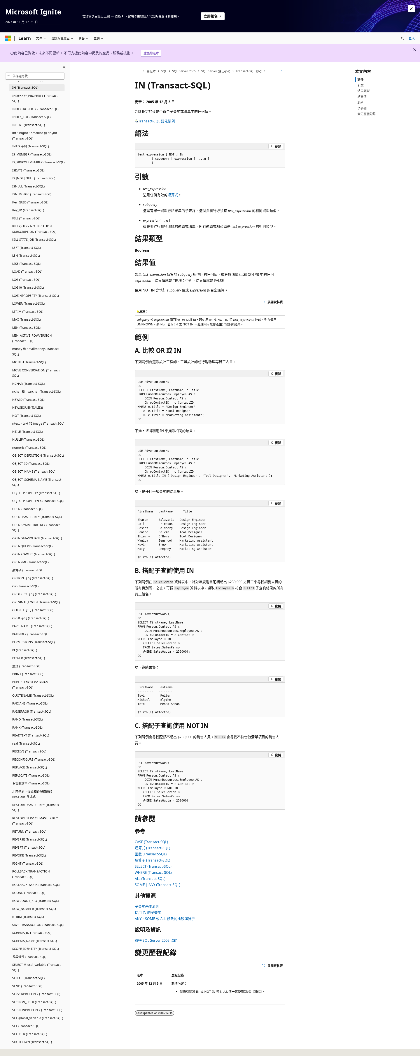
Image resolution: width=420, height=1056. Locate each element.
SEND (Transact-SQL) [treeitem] (27, 986)
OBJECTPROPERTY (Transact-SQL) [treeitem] (36, 493)
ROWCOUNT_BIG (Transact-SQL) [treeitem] (35, 901)
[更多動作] (281, 71)
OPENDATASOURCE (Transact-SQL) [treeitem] (37, 538)
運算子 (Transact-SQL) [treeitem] (27, 570)
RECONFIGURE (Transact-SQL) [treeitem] (33, 759)
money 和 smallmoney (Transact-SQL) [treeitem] (36, 351)
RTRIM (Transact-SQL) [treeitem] (28, 917)
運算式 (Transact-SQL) (152, 848)
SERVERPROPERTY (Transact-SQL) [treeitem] (36, 994)
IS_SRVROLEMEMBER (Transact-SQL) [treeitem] (38, 162)
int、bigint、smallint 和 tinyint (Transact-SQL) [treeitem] (34, 135)
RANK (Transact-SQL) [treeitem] (27, 727)
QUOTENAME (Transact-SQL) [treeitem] (33, 695)
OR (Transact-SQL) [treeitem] (25, 586)
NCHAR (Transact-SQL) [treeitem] (28, 383)
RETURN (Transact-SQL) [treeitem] (29, 831)
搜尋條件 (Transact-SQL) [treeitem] (29, 957)
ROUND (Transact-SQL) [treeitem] (28, 893)
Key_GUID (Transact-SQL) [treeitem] (30, 202)
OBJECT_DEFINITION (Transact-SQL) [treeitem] (38, 455)
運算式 (173, 194)
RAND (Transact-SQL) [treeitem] (27, 719)
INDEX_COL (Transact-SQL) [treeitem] (31, 117)
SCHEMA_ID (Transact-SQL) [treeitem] (31, 933)
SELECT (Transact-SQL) (153, 866)
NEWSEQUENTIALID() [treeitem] (27, 407)
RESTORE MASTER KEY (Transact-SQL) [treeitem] (36, 807)
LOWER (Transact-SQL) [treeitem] (28, 303)
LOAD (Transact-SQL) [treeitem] (27, 271)
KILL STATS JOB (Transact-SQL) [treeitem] (34, 239)
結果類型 (363, 91)
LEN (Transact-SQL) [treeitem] (26, 255)
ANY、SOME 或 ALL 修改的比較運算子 (165, 918)
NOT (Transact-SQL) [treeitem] (26, 415)
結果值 (362, 96)
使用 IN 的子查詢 (148, 912)
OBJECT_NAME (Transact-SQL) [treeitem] (33, 471)
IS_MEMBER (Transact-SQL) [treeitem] (31, 154)
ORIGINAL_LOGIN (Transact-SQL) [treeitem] (36, 602)
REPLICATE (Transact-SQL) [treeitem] (30, 775)
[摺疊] (64, 67)
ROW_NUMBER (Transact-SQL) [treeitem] (34, 909)
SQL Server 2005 (184, 71)
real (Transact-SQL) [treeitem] (26, 743)
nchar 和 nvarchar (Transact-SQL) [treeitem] (36, 391)
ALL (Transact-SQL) (150, 878)
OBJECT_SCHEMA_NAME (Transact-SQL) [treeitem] (37, 482)
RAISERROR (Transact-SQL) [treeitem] (31, 711)
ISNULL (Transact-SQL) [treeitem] (28, 186)
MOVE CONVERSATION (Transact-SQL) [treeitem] (36, 373)
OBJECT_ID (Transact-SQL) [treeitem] (30, 463)
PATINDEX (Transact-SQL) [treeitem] (30, 634)
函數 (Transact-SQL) (151, 854)
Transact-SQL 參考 (249, 71)
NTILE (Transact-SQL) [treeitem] (27, 431)
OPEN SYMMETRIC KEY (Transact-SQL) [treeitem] (36, 527)
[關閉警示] (411, 8)
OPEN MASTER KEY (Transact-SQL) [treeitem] (37, 517)
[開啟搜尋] (402, 38)
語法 (360, 79)
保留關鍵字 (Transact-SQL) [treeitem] (30, 783)
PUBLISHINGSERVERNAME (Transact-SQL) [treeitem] (31, 685)
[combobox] (35, 75)
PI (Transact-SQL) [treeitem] (24, 650)
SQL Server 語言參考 (215, 71)
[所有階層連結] (138, 71)
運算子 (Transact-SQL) (152, 860)
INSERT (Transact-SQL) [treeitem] (28, 125)
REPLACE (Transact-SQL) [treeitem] (29, 767)
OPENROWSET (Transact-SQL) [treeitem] (33, 554)
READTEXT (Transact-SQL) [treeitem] (30, 735)
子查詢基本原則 (147, 906)
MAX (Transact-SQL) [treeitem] (26, 319)
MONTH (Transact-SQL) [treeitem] (29, 362)
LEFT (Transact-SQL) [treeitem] (26, 247)
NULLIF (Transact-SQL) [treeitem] (28, 439)
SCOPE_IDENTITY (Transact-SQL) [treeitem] (35, 949)
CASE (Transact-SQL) (151, 841)
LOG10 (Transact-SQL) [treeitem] (28, 287)
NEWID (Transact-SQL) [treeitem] (28, 399)
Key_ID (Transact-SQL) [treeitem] (28, 210)
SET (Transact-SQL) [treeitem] (25, 1026)
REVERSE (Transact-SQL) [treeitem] (29, 839)
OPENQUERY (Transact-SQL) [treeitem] (32, 546)
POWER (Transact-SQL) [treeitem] (28, 658)
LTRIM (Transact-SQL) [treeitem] (27, 311)
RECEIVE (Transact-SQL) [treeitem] (29, 751)
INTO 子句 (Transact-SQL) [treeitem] (30, 146)
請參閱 (362, 108)
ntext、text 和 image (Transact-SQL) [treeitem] (38, 423)
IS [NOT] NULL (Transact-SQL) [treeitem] (33, 178)
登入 (412, 38)
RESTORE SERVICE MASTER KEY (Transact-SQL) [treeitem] (35, 821)
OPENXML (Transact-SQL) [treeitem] (30, 562)
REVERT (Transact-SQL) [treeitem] (28, 847)
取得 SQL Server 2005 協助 (156, 940)
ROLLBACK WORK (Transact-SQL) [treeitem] (36, 885)
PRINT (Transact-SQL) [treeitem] (27, 674)
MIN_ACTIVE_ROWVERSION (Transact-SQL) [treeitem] (32, 338)
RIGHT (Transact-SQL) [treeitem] (27, 863)
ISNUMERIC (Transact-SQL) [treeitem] (31, 194)
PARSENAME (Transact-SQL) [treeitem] (32, 626)
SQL (164, 71)
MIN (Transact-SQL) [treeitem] (26, 327)
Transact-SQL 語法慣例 (156, 121)
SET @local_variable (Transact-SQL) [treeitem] (37, 1018)
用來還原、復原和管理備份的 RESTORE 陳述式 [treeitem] (32, 794)
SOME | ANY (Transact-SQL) (157, 884)
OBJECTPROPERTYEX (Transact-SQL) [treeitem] (37, 501)
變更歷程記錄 (366, 114)
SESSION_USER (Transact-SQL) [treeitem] (34, 1002)
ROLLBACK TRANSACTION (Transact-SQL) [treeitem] (31, 874)
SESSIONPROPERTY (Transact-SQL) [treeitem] (37, 1010)
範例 (360, 102)
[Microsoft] (8, 38)
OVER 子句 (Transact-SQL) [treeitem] (30, 618)
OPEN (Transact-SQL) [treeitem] (27, 509)
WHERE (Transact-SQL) (153, 872)
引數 (360, 85)
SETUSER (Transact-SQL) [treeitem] (29, 1034)
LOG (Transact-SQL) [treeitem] (26, 279)
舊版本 (151, 71)
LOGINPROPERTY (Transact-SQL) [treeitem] (35, 295)
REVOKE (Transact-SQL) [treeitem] (29, 855)
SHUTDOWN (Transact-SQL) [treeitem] (32, 1042)
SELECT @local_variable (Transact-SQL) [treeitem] (37, 967)
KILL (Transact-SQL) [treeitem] (26, 218)
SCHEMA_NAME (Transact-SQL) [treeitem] (34, 941)
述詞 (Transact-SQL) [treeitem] (26, 666)
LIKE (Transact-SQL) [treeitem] (26, 263)
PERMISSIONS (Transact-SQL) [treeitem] (33, 642)
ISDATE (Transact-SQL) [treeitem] (28, 170)
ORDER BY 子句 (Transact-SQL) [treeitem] (34, 594)
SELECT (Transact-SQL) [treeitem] (28, 978)
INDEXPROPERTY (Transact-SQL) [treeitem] (35, 109)
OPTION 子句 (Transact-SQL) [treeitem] (32, 578)
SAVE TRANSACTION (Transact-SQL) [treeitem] (37, 925)
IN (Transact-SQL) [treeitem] (25, 87)
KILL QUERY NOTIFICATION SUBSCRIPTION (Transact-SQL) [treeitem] (34, 229)
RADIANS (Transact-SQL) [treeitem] (29, 703)
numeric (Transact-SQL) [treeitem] (29, 447)
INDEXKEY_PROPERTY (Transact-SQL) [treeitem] (35, 98)
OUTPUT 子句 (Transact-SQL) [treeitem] (32, 610)
